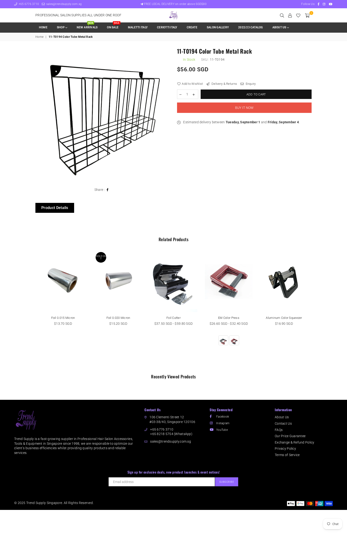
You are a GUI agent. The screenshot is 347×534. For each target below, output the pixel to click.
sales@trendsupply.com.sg (63, 4)
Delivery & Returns (224, 83)
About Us (282, 417)
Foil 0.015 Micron (63, 318)
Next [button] (317, 310)
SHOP (61, 27)
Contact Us (283, 423)
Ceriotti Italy (167, 27)
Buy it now (244, 108)
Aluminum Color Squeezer (284, 318)
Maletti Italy (138, 27)
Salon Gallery (218, 27)
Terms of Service (287, 455)
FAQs (279, 430)
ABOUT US (279, 27)
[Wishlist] (298, 15)
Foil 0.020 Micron (118, 318)
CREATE (192, 27)
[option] (102, 115)
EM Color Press (228, 318)
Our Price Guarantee (290, 436)
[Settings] (290, 15)
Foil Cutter (173, 318)
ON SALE (113, 26)
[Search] (282, 15)
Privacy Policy (285, 448)
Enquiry (250, 83)
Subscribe (226, 481)
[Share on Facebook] (108, 190)
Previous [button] (30, 310)
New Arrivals (87, 26)
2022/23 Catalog (250, 27)
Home (43, 27)
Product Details (54, 207)
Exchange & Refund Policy (294, 442)
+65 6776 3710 (28, 4)
